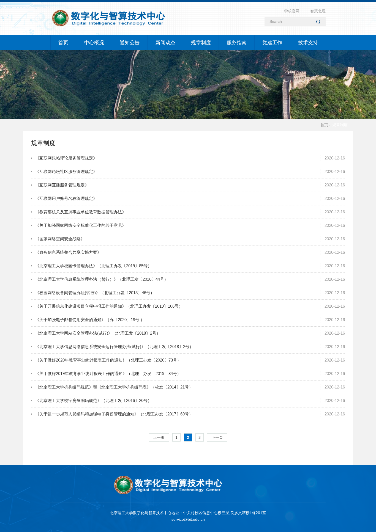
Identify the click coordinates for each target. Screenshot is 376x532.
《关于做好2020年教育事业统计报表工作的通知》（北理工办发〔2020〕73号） (108, 360)
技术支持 (308, 42)
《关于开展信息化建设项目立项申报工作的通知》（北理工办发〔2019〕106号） (109, 306)
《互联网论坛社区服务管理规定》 (66, 171)
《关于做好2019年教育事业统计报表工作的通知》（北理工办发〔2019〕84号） (108, 373)
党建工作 (272, 42)
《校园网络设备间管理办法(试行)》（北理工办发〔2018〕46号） (94, 292)
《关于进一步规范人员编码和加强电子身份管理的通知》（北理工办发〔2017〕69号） (114, 414)
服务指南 (236, 42)
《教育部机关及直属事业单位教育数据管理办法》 (80, 212)
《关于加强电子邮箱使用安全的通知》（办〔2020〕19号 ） (90, 319)
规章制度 (201, 42)
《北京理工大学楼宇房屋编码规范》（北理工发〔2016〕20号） (93, 400)
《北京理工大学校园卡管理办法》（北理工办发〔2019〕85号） (93, 265)
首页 (63, 42)
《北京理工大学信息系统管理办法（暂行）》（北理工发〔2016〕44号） (101, 279)
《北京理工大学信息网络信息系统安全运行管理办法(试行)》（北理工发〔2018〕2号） (114, 346)
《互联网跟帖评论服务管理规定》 (66, 158)
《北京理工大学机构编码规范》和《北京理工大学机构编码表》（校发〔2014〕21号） (114, 387)
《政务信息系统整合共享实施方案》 (68, 252)
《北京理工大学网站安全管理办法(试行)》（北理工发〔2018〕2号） (97, 333)
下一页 (217, 437)
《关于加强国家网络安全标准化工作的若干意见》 (80, 225)
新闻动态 (165, 42)
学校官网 (291, 11)
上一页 (159, 437)
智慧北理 (318, 11)
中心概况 (94, 42)
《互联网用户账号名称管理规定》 (66, 198)
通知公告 (130, 42)
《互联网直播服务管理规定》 (62, 185)
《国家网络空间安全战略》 (60, 238)
